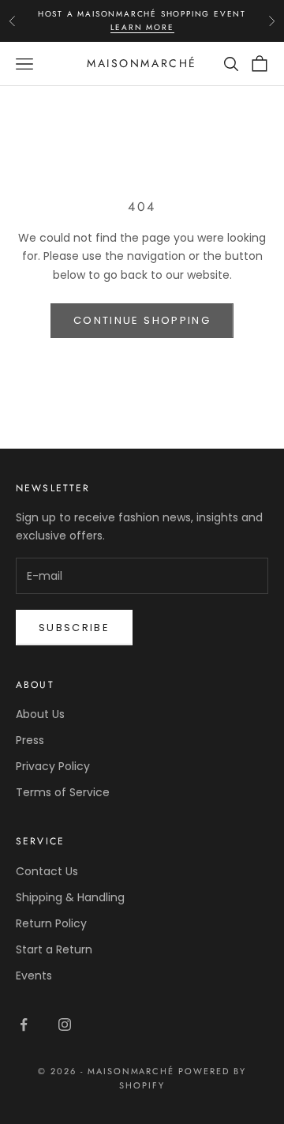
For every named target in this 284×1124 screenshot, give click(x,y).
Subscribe (74, 627)
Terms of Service (63, 792)
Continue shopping (142, 320)
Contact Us (47, 871)
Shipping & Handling (70, 897)
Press (30, 740)
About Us (40, 714)
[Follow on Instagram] (65, 1024)
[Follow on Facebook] (24, 1024)
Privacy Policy (53, 766)
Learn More (142, 27)
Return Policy (51, 923)
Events (34, 975)
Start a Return (54, 949)
